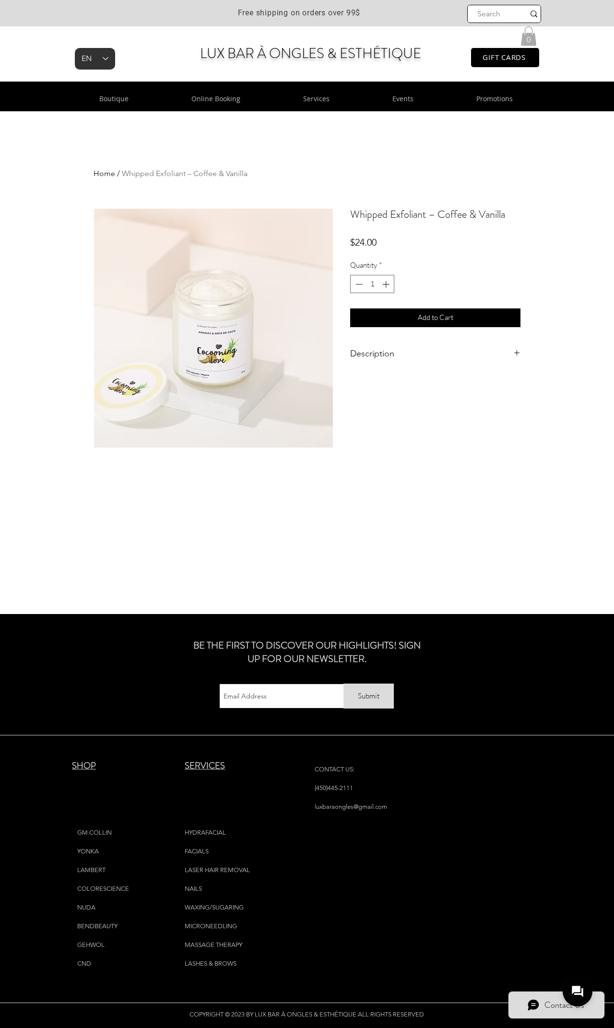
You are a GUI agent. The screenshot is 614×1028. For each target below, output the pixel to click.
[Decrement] (358, 284)
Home (104, 173)
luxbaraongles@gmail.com (351, 806)
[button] (528, 36)
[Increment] (386, 284)
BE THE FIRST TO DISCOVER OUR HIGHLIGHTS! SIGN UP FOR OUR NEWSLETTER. (307, 652)
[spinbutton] (372, 284)
